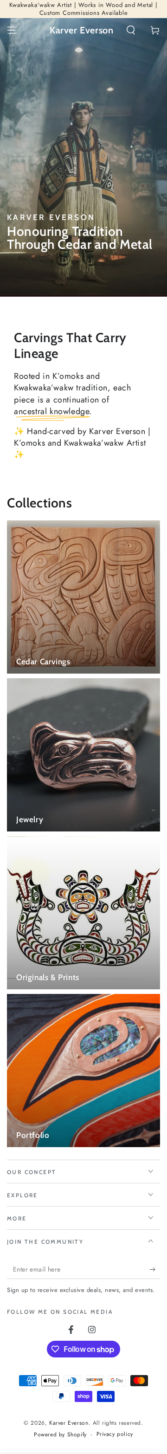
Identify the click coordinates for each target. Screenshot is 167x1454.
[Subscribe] (154, 1269)
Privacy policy (114, 1434)
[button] (131, 30)
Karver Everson (68, 1423)
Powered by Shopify (60, 1435)
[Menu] (12, 30)
